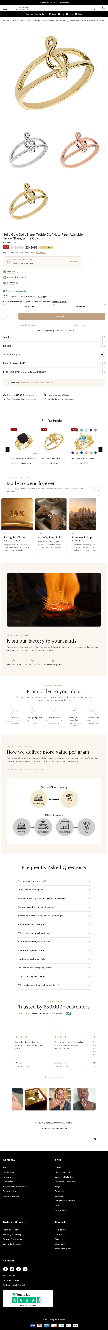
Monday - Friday (11, 1280)
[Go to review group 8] (62, 1077)
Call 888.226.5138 (47, 382)
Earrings (59, 1196)
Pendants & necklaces (66, 1181)
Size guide (60, 1244)
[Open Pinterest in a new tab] (18, 1269)
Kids (57, 1205)
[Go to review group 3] (50, 1077)
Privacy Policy (9, 1191)
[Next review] (57, 1024)
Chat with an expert (29, 382)
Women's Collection (64, 1177)
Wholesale (8, 1181)
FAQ (57, 1239)
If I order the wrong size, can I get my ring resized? (54, 898)
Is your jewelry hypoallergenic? (54, 924)
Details (7, 345)
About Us (7, 1167)
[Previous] (92, 490)
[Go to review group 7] (59, 1077)
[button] (7, 449)
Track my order (10, 1229)
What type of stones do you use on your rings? (54, 915)
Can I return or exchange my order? (54, 967)
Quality (7, 337)
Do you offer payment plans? (54, 976)
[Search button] (15, 8)
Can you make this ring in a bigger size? (54, 907)
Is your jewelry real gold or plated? (54, 941)
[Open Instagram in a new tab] (25, 1269)
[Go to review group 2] (48, 1077)
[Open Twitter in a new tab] (12, 1269)
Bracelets (59, 1191)
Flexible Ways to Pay (15, 363)
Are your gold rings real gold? (54, 881)
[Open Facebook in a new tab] (5, 1269)
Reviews (7, 1177)
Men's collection (62, 1172)
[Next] (98, 490)
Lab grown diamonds (65, 1200)
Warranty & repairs (12, 1244)
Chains (58, 1167)
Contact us (60, 1234)
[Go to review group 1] (45, 1077)
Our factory (8, 1172)
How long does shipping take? (54, 959)
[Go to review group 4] (52, 1077)
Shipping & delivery (12, 1234)
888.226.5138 (9, 1275)
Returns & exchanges (13, 1239)
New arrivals (61, 1210)
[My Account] (93, 8)
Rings (57, 1186)
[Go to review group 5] (55, 1077)
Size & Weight (11, 354)
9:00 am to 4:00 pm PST (15, 1285)
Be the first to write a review (54, 1128)
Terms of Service (11, 1196)
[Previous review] (50, 1024)
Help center (60, 1229)
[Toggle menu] (5, 8)
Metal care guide (63, 1248)
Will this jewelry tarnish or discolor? (54, 933)
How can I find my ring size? (54, 889)
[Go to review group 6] (57, 1077)
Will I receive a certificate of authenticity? (54, 985)
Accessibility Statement (14, 1186)
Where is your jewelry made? (54, 950)
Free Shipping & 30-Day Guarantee (24, 371)
